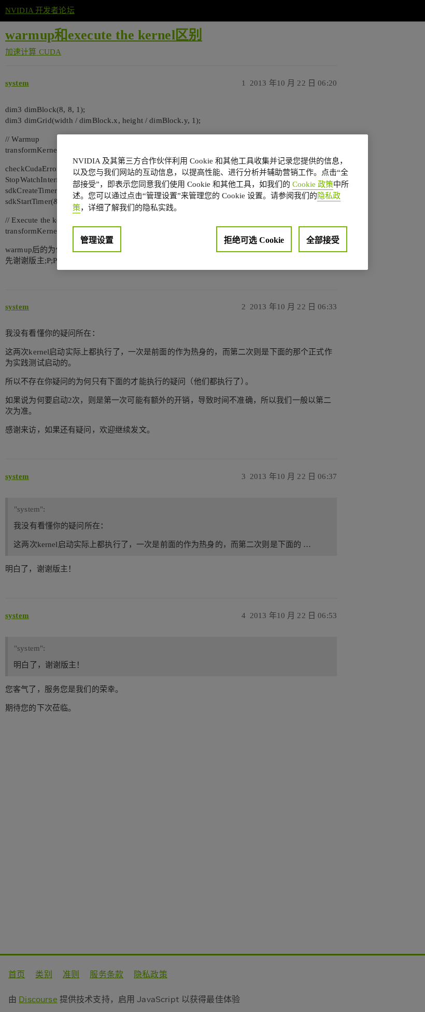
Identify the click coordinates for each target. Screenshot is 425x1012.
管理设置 (97, 240)
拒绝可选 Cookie (254, 240)
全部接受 (322, 240)
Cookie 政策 (312, 184)
